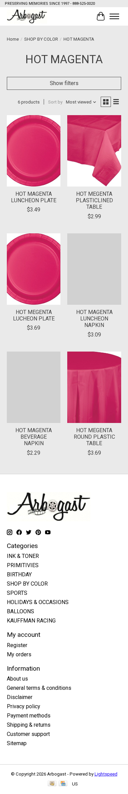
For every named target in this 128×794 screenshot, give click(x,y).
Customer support (28, 734)
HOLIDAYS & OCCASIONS (38, 602)
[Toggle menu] (114, 16)
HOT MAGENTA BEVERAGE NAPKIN (33, 437)
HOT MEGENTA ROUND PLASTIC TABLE (94, 437)
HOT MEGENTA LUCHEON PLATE (34, 315)
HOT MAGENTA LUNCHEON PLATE (33, 197)
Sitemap (17, 743)
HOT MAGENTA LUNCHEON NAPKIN (94, 318)
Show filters (64, 83)
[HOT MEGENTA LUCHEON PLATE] (33, 269)
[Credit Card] (63, 784)
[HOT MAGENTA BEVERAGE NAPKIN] (33, 387)
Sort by (55, 102)
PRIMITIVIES (23, 565)
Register (17, 645)
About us (17, 678)
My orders (19, 654)
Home (13, 39)
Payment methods (29, 715)
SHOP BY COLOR (41, 39)
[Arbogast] (27, 16)
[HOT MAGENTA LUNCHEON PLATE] (33, 151)
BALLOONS (20, 611)
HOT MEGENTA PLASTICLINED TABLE (94, 200)
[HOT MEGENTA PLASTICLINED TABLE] (94, 151)
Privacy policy (23, 706)
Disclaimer (19, 697)
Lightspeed (106, 774)
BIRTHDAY (19, 574)
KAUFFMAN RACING (31, 620)
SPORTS (17, 593)
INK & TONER (23, 556)
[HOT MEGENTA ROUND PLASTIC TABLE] (94, 387)
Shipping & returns (29, 725)
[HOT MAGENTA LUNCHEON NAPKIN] (94, 269)
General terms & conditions (39, 688)
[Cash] (52, 784)
